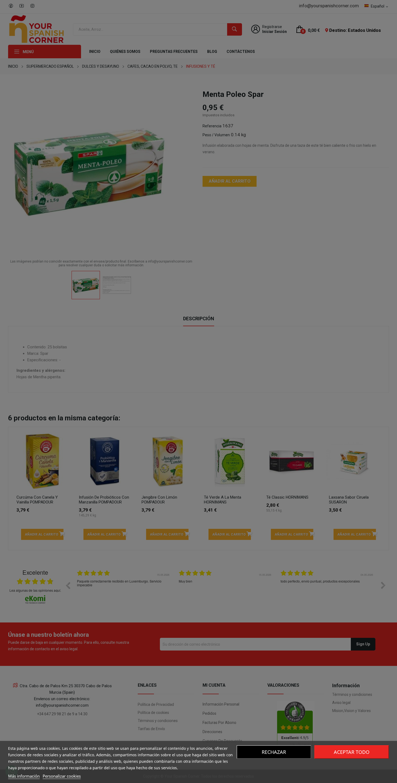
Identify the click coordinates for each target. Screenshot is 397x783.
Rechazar (274, 752)
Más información (24, 776)
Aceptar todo (351, 752)
